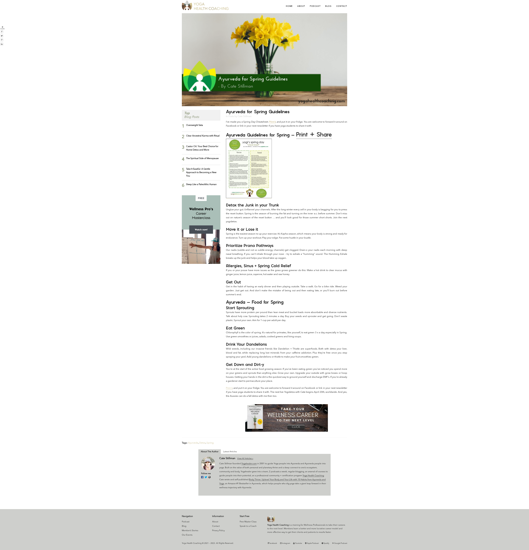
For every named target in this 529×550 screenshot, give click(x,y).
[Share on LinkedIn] (2, 44)
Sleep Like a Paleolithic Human (201, 184)
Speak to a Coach (248, 526)
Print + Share (314, 135)
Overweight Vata (194, 125)
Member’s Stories (190, 531)
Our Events (187, 535)
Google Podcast (340, 543)
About (215, 522)
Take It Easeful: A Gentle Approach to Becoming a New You (201, 172)
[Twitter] (206, 477)
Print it (272, 122)
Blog (184, 526)
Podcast (185, 522)
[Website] (209, 477)
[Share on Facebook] (2, 31)
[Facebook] (202, 477)
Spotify (326, 543)
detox (202, 443)
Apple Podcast (313, 543)
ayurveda (193, 443)
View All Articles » (245, 459)
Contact (216, 526)
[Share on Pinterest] (2, 40)
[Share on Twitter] (2, 36)
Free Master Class (248, 522)
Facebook (273, 543)
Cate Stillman (245, 116)
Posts (231, 116)
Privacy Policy (218, 531)
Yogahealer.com (249, 464)
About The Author (209, 452)
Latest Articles (230, 452)
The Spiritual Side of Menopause (202, 158)
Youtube (298, 543)
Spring (210, 443)
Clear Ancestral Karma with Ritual (203, 136)
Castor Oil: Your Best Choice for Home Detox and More (202, 148)
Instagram (286, 543)
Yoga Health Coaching (313, 476)
